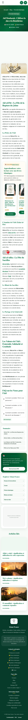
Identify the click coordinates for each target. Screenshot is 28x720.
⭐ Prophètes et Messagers (14, 662)
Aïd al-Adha (6, 264)
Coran (14, 485)
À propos (14, 677)
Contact (14, 682)
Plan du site (14, 707)
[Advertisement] (14, 46)
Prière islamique (14, 490)
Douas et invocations (14, 481)
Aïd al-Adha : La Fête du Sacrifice (13, 438)
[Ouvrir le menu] (25, 2)
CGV (16, 717)
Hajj (9, 276)
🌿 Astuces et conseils (14, 653)
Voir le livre (10, 214)
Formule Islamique (19, 9)
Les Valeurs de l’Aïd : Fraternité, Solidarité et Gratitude (12, 442)
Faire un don (14, 499)
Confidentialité (10, 717)
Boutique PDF (14, 685)
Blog (11, 9)
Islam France (15, 164)
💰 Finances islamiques (14, 667)
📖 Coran (14, 670)
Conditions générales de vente (14, 705)
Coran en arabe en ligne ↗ (14, 687)
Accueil (6, 9)
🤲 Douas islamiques (14, 655)
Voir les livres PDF (14, 469)
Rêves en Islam (14, 495)
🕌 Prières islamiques (14, 660)
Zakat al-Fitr (12, 232)
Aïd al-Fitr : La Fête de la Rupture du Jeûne (13, 432)
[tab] (14, 399)
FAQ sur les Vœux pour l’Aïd (11, 448)
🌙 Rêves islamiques (14, 657)
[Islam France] (3, 2)
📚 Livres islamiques (14, 665)
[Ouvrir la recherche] (21, 2)
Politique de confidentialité (14, 702)
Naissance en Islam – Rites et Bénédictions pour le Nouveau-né (10, 204)
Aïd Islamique (7, 419)
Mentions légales (14, 698)
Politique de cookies (14, 700)
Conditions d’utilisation (14, 695)
